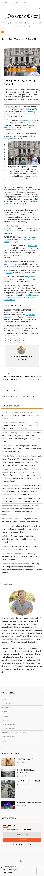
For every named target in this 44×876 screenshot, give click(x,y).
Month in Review (8, 728)
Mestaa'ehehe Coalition (10, 519)
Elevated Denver (7, 485)
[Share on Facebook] (6, 340)
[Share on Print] (15, 340)
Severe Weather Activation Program (15, 563)
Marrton (12, 618)
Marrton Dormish (31, 70)
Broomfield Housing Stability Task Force (17, 432)
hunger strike (9, 230)
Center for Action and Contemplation (15, 456)
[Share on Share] (24, 340)
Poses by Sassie (25, 759)
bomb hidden (9, 127)
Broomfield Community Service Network (17, 412)
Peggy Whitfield (30, 277)
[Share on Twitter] (10, 340)
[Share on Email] (19, 340)
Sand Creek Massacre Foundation (14, 553)
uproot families (20, 109)
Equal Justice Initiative (10, 498)
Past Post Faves (7, 737)
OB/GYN (9, 273)
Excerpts (4, 716)
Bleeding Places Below (29, 802)
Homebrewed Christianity (11, 505)
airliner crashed (25, 120)
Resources (5, 745)
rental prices (17, 330)
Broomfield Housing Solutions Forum (15, 422)
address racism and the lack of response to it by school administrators (21, 297)
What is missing (30, 114)
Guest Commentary (8, 724)
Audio (3, 699)
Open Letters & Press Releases (13, 732)
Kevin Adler (32, 246)
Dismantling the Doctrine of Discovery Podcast (19, 469)
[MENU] (2, 32)
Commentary (6, 707)
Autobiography (7, 703)
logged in (16, 396)
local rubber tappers (12, 264)
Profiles (4, 741)
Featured (4, 720)
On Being (5, 536)
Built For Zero (6, 446)
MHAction (5, 526)
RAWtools (5, 546)
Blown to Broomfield (29, 781)
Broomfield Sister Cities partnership (14, 639)
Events (4, 712)
